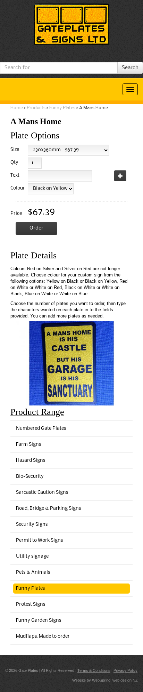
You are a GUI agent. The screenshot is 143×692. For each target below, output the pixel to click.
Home (16, 108)
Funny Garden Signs (38, 620)
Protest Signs (30, 604)
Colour (16, 188)
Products (36, 108)
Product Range (37, 412)
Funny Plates (62, 108)
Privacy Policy (125, 670)
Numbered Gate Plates (41, 428)
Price (16, 213)
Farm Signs (28, 444)
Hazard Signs (30, 460)
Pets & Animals (33, 572)
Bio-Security (30, 476)
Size (14, 149)
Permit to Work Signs (39, 540)
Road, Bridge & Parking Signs (48, 508)
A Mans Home (93, 108)
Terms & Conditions (93, 670)
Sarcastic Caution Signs (42, 492)
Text (14, 175)
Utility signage (32, 556)
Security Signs (32, 524)
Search (130, 67)
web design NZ (125, 680)
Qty (14, 162)
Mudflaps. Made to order (43, 636)
